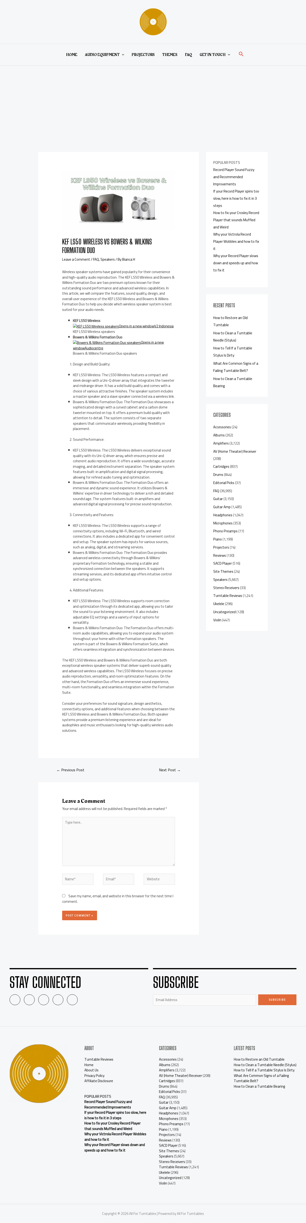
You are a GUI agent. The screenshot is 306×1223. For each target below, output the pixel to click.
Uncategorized (224, 611)
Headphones (222, 515)
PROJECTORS (143, 55)
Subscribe (277, 999)
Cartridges (221, 466)
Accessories (222, 427)
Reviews (219, 555)
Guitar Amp (222, 506)
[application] (122, 54)
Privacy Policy (94, 1075)
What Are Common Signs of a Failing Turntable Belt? (235, 367)
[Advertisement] (153, 101)
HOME (71, 55)
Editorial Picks (223, 482)
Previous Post (70, 769)
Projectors (221, 547)
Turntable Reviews (227, 595)
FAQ (188, 55)
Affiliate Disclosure (98, 1080)
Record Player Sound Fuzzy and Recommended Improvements (233, 176)
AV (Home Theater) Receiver (234, 451)
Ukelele (218, 603)
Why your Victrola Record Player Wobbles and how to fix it (236, 241)
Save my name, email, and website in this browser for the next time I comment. (117, 898)
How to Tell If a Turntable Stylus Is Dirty (232, 352)
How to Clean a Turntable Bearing (259, 1086)
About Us (91, 1070)
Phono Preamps (225, 531)
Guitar (218, 498)
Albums (219, 435)
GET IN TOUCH (212, 55)
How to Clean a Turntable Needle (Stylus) (232, 337)
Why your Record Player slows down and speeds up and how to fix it (235, 263)
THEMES (169, 55)
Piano (217, 539)
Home (88, 1064)
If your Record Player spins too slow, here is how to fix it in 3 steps (236, 198)
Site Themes (223, 571)
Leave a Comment (76, 259)
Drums (218, 474)
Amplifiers (221, 443)
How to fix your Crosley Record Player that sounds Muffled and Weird (236, 220)
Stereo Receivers (226, 587)
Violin (217, 620)
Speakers (107, 259)
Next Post (170, 769)
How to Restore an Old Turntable (259, 1059)
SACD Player (222, 563)
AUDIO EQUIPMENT (102, 55)
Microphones (223, 523)
